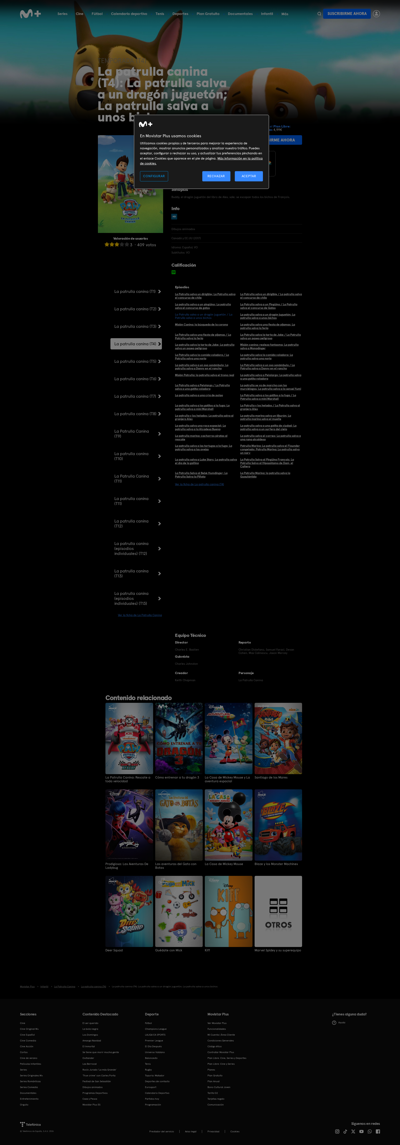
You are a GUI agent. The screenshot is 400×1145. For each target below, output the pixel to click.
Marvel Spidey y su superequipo (278, 950)
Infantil (267, 13)
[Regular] (117, 244)
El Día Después (153, 1046)
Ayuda (341, 1022)
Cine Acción (26, 1046)
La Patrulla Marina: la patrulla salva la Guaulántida (265, 474)
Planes (211, 1069)
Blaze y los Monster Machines (276, 864)
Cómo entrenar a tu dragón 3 (177, 777)
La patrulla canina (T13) (131, 573)
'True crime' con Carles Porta (98, 1075)
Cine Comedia (28, 1040)
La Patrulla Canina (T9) (131, 434)
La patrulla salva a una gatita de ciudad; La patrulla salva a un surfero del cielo (268, 427)
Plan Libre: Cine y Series (221, 1063)
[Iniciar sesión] (376, 13)
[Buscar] (319, 14)
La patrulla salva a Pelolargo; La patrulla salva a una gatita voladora (270, 376)
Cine (79, 13)
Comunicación (216, 1104)
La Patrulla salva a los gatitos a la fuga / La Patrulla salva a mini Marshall (268, 397)
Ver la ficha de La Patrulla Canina (140, 615)
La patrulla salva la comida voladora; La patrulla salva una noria (266, 356)
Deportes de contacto (157, 1081)
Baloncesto (151, 1058)
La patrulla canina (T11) (131, 501)
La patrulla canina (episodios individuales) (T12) (131, 548)
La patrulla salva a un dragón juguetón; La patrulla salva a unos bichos (267, 316)
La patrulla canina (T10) (131, 456)
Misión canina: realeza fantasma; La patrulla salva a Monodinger (269, 346)
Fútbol (97, 13)
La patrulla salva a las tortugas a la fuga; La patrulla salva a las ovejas (203, 447)
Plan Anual (214, 1081)
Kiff (207, 950)
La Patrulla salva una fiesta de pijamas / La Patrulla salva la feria (203, 336)
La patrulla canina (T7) (135, 396)
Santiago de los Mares (271, 777)
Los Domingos (90, 1034)
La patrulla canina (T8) (135, 413)
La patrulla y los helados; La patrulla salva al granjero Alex (204, 417)
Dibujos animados (92, 1087)
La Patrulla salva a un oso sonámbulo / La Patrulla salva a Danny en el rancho (267, 366)
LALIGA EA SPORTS (155, 1034)
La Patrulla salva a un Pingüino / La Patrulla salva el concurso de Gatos (268, 306)
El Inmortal (88, 1046)
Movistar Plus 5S (91, 1104)
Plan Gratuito (208, 13)
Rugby (148, 1069)
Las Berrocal (89, 1063)
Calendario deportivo (129, 13)
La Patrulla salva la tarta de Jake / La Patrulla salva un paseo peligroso (270, 336)
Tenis (160, 13)
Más (284, 14)
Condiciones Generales (221, 1040)
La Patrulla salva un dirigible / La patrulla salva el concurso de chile (271, 295)
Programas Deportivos (95, 1093)
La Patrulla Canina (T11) (131, 479)
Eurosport (150, 1087)
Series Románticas (30, 1081)
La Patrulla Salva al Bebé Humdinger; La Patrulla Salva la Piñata (201, 474)
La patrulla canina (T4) (135, 343)
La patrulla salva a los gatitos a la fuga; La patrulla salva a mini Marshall (202, 407)
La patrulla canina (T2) (135, 308)
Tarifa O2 (213, 1093)
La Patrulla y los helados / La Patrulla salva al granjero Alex (270, 407)
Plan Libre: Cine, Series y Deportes (227, 1058)
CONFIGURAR (154, 176)
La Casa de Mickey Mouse (224, 864)
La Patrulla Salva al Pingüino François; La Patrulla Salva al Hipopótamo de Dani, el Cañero (267, 463)
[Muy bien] (127, 244)
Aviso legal (190, 1131)
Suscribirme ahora (347, 13)
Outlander (88, 1058)
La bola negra (90, 1028)
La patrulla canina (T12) (131, 524)
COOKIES (234, 1131)
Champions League (156, 1028)
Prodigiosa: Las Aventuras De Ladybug (126, 866)
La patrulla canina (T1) (135, 291)
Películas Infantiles (30, 1063)
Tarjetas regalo (216, 1098)
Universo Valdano (155, 1052)
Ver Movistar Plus (217, 1023)
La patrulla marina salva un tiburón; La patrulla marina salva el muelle (265, 417)
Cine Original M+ (29, 1028)
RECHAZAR (216, 176)
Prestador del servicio (161, 1131)
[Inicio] (30, 13)
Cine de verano (28, 1058)
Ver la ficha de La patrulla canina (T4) (199, 484)
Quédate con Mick (168, 950)
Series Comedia (29, 1087)
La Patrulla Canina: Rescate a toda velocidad (127, 779)
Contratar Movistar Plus (221, 1052)
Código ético (215, 1046)
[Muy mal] (107, 244)
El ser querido (90, 1023)
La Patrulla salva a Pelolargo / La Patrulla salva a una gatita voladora (202, 387)
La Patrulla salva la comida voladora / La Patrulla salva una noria (202, 356)
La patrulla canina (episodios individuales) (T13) (131, 598)
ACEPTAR (249, 176)
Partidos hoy (152, 1098)
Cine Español (27, 1034)
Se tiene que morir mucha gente (100, 1052)
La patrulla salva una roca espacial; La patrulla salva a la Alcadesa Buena (200, 427)
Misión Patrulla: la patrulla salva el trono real (204, 375)
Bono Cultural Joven (219, 1087)
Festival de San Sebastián (96, 1081)
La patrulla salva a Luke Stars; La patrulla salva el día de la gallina (206, 461)
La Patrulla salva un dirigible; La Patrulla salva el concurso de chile (205, 295)
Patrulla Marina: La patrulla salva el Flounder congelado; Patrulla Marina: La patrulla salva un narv (270, 449)
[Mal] (112, 244)
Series (63, 13)
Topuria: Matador (154, 1075)
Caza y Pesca (89, 1098)
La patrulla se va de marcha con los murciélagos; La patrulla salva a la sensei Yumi (270, 387)
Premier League (154, 1040)
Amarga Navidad (91, 1040)
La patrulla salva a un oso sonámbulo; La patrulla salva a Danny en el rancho (201, 366)
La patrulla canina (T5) (135, 361)
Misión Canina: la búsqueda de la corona (201, 324)
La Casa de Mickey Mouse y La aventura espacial (227, 779)
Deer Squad (114, 950)
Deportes (180, 13)
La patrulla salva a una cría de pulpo (199, 395)
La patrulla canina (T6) (135, 378)
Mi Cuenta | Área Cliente (221, 1034)
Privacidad (213, 1131)
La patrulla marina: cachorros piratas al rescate (201, 437)
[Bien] (122, 244)
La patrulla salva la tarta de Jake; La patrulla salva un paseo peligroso (204, 346)
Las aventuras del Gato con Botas (175, 866)
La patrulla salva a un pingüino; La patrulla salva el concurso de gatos (203, 306)
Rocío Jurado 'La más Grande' (99, 1069)
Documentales (240, 13)
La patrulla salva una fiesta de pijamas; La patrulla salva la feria (267, 326)
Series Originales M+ (31, 1075)
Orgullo (24, 1104)
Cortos (24, 1052)
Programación (153, 1104)
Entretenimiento (29, 1098)
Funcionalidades (217, 1028)
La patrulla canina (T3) (135, 326)
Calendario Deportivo (157, 1093)
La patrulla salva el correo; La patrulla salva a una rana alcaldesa (270, 437)
